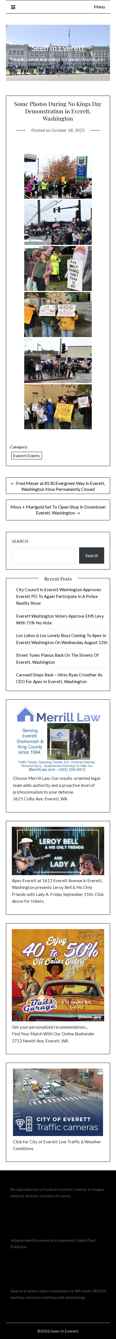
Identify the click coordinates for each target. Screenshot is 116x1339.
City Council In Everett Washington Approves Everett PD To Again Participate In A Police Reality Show (58, 596)
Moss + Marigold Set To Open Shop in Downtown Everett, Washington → (58, 509)
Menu (99, 6)
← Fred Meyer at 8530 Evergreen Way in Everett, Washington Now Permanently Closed (58, 486)
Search (20, 541)
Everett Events (26, 455)
